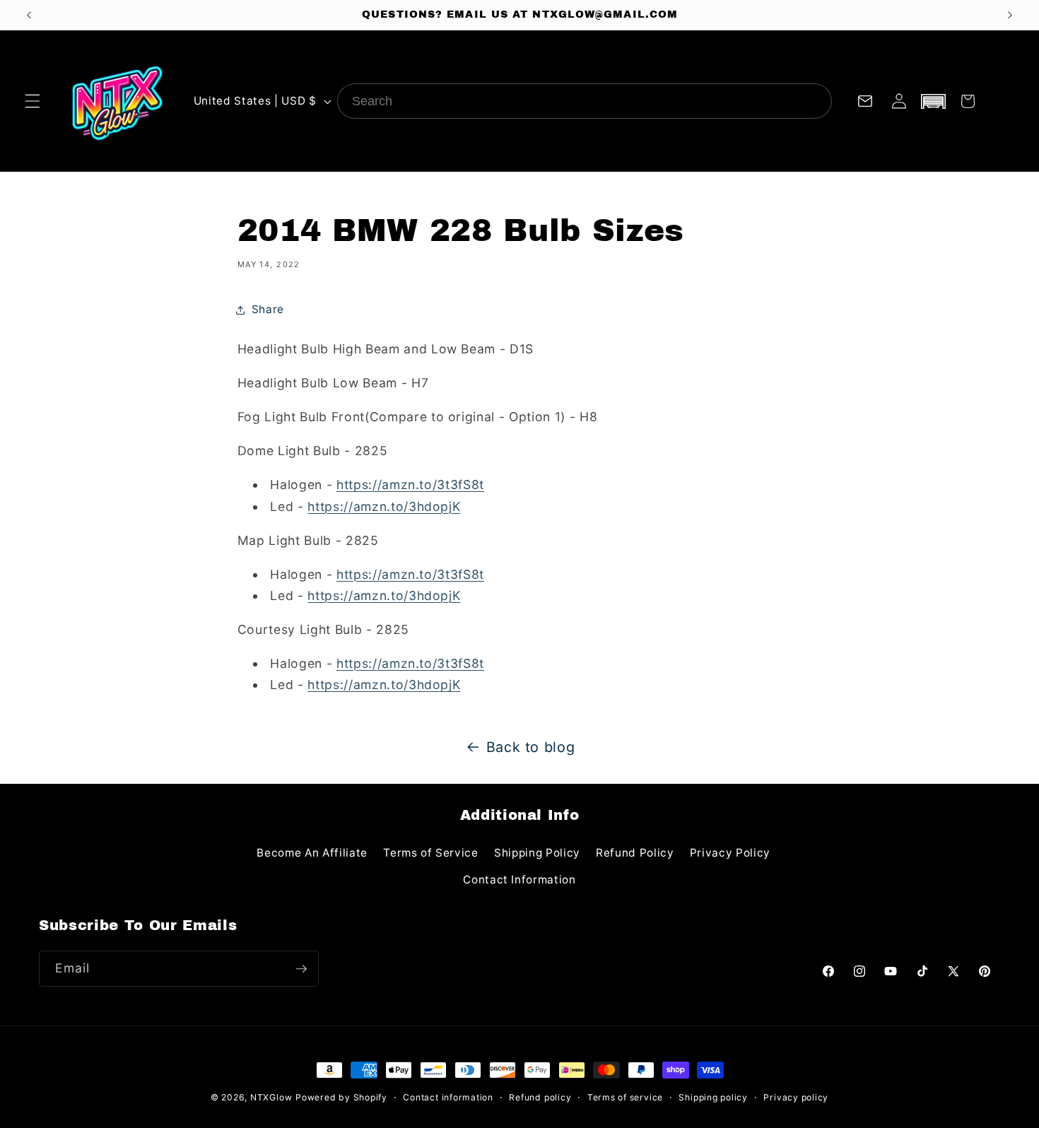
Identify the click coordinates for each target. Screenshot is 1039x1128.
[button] (32, 101)
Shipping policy (713, 1097)
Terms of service (625, 1097)
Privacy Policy (730, 852)
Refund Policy (635, 852)
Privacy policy (795, 1097)
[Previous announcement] (29, 15)
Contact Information (519, 879)
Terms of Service (431, 852)
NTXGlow (271, 1097)
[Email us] (864, 101)
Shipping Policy (537, 852)
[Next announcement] (1010, 15)
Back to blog (530, 747)
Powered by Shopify (341, 1097)
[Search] (814, 101)
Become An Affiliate (312, 852)
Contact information (448, 1097)
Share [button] (268, 309)
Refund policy (540, 1097)
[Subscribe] (301, 969)
